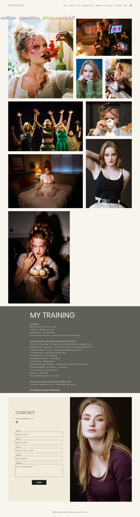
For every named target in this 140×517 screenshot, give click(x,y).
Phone (18, 447)
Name (18, 430)
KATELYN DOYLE (16, 5)
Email (18, 439)
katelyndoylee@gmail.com (25, 419)
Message (19, 463)
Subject (18, 455)
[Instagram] (131, 5)
